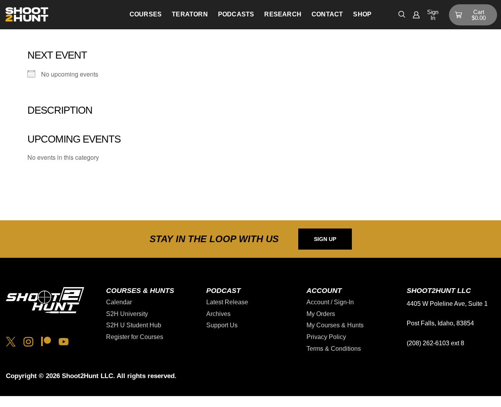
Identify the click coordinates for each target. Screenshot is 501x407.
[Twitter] (11, 341)
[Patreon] (46, 341)
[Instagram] (28, 341)
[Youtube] (63, 341)
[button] (401, 13)
